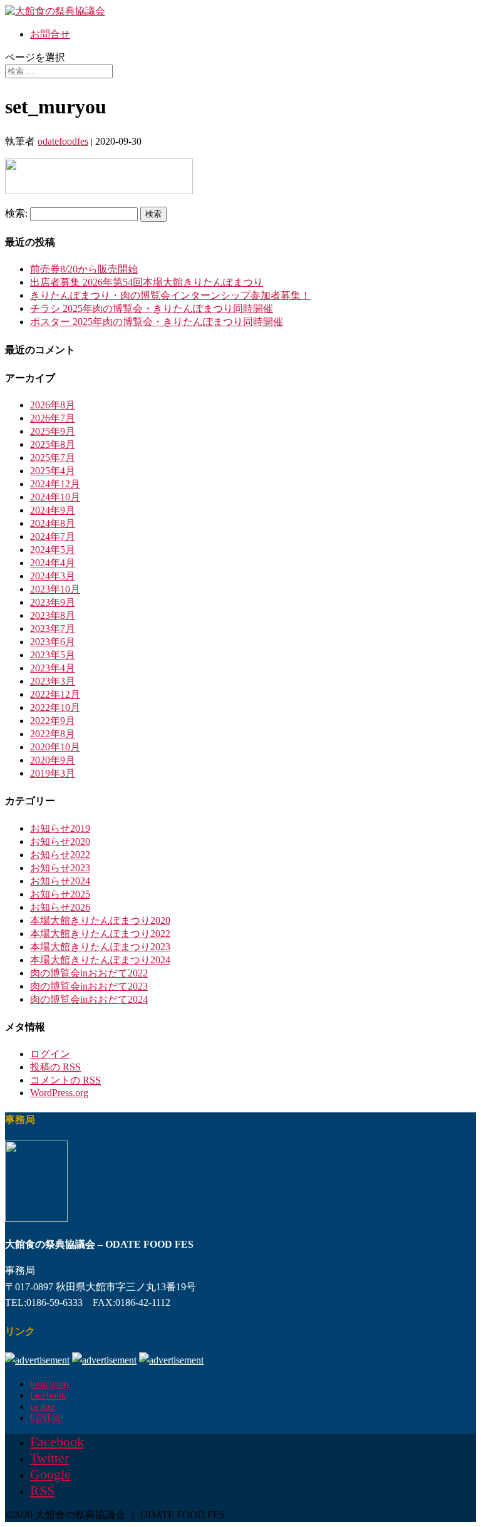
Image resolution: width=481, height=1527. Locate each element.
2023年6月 (52, 641)
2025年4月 (52, 470)
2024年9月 (52, 510)
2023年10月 (55, 589)
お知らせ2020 (60, 841)
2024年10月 (55, 497)
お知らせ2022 (60, 854)
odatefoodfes (63, 141)
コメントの (65, 1080)
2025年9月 (52, 431)
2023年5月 (52, 655)
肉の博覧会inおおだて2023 (89, 986)
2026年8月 (52, 405)
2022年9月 (52, 720)
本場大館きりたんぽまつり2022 (100, 933)
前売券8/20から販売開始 (84, 269)
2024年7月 (52, 536)
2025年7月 (52, 457)
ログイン (50, 1053)
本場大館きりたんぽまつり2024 (100, 960)
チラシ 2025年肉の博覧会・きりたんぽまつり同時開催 (151, 308)
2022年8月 (52, 733)
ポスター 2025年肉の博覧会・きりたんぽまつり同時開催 (156, 321)
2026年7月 (52, 418)
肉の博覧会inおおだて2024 (89, 999)
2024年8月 (52, 523)
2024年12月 (55, 484)
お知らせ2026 (60, 907)
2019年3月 (52, 773)
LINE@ (46, 1417)
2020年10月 (55, 747)
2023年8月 (52, 615)
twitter (42, 1406)
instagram (49, 1384)
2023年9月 (52, 602)
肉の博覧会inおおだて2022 (89, 973)
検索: (16, 213)
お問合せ (50, 34)
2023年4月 (52, 668)
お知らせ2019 (60, 828)
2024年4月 (52, 562)
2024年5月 (52, 549)
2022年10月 (55, 707)
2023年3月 (52, 681)
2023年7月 (52, 628)
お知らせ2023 (60, 867)
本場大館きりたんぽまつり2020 (100, 920)
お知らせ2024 (60, 881)
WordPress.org (59, 1092)
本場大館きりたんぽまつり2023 (100, 946)
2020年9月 (52, 760)
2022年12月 (55, 694)
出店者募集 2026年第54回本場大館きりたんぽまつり (146, 282)
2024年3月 (52, 576)
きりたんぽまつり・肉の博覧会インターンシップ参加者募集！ (170, 295)
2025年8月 (52, 444)
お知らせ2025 (60, 894)
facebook (48, 1395)
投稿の (55, 1067)
